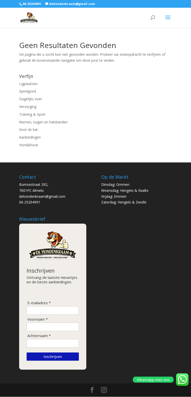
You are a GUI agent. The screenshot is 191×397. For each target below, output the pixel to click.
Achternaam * (39, 335)
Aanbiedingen (30, 137)
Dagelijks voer (30, 99)
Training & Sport (32, 114)
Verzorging (27, 106)
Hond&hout (28, 145)
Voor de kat (28, 129)
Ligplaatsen (28, 83)
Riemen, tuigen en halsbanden (43, 122)
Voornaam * (37, 319)
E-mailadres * (39, 302)
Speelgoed (27, 91)
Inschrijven (53, 356)
